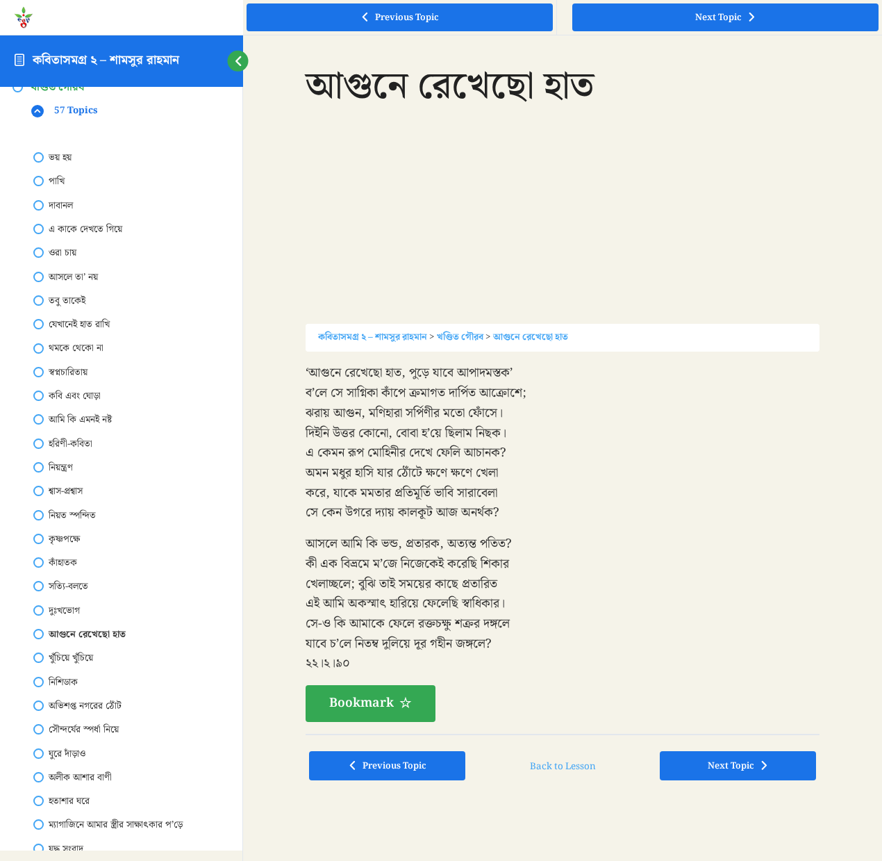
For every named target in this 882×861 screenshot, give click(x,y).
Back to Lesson (563, 766)
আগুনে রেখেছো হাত (530, 337)
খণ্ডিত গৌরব (460, 337)
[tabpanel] (563, 542)
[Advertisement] (563, 226)
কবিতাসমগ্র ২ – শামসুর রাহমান (106, 60)
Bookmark (361, 703)
